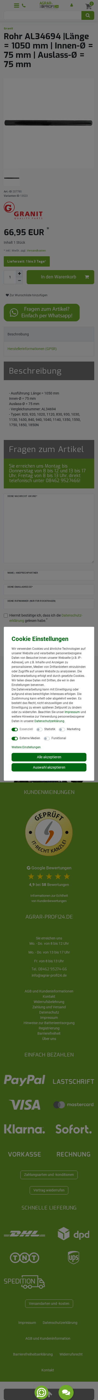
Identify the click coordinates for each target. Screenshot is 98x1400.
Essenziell (26, 729)
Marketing (73, 729)
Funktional (59, 738)
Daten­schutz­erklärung (49, 721)
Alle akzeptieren (49, 757)
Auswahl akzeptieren (49, 767)
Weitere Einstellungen (26, 747)
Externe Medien (30, 738)
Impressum (72, 712)
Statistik (49, 729)
